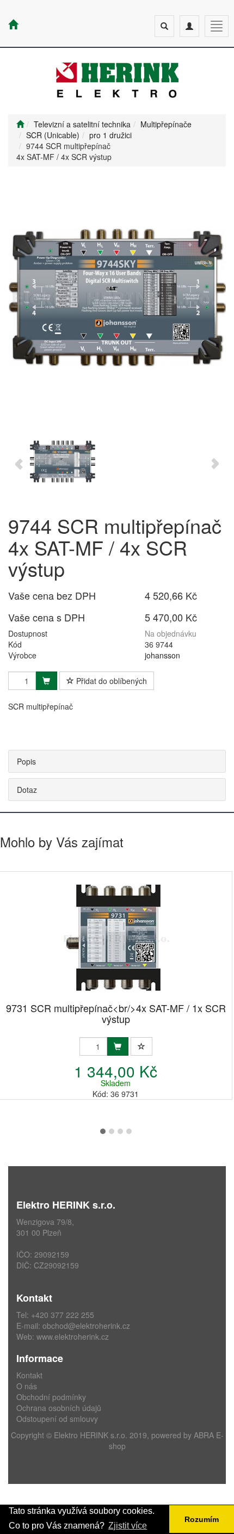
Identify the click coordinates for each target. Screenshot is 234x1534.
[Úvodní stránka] (20, 124)
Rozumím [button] (201, 1519)
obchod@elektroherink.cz (86, 1325)
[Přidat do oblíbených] (141, 1046)
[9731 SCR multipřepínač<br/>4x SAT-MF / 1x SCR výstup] (115, 937)
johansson (162, 655)
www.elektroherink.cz (72, 1336)
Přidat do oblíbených (110, 680)
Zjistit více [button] (127, 1525)
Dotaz (27, 789)
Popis (26, 761)
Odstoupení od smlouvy (57, 1418)
